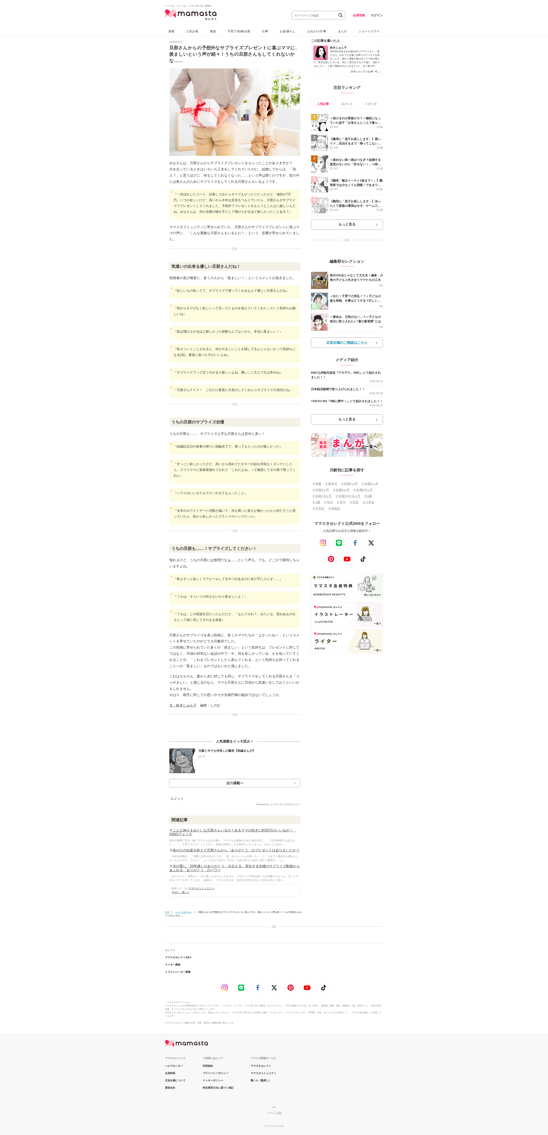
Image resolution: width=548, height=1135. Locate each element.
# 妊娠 (317, 483)
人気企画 (192, 31)
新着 (171, 31)
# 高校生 (334, 508)
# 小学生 (368, 502)
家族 (213, 31)
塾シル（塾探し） (261, 1080)
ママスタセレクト (261, 1066)
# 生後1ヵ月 (349, 483)
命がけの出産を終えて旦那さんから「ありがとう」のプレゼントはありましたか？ (236, 850)
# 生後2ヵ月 (370, 483)
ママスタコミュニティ (201, 888)
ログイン (377, 15)
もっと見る (347, 224)
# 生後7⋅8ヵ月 (322, 496)
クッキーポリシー (213, 1080)
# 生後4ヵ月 (341, 489)
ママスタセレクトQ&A (178, 957)
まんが (342, 31)
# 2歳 (316, 502)
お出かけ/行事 (316, 31)
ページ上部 (274, 1113)
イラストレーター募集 (178, 971)
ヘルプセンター (174, 1066)
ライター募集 (172, 964)
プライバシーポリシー (215, 1073)
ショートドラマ (369, 31)
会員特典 (170, 1073)
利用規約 (208, 1066)
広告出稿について (175, 1080)
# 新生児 (331, 483)
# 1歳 (368, 496)
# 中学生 (318, 508)
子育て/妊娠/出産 (239, 31)
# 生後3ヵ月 (321, 489)
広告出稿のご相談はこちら (347, 342)
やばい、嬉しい (181, 892)
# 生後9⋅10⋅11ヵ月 (348, 496)
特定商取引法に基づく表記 (218, 1087)
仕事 (265, 31)
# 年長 (354, 502)
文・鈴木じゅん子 (183, 705)
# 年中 (341, 502)
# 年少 (328, 502)
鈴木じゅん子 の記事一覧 (366, 71)
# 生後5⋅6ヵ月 (363, 489)
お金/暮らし (288, 31)
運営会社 (170, 1087)
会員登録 (359, 15)
